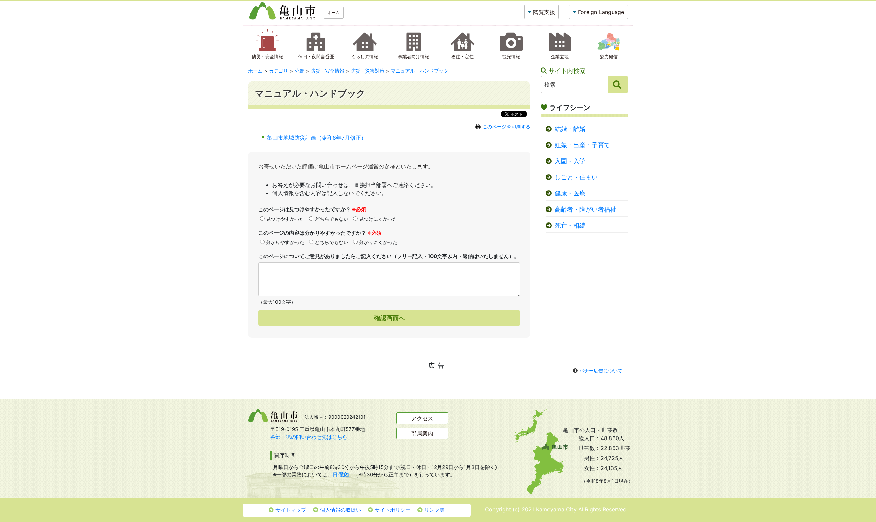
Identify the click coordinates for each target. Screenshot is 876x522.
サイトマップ (290, 510)
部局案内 (422, 433)
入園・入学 (570, 161)
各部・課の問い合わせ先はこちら (308, 437)
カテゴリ (278, 71)
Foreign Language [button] (601, 12)
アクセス (422, 418)
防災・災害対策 (367, 71)
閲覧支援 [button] (544, 12)
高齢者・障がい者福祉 (585, 209)
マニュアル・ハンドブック (419, 71)
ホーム (333, 12)
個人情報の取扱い (340, 510)
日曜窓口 (343, 474)
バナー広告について (600, 370)
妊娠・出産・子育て (582, 145)
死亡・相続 (570, 225)
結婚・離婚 (570, 128)
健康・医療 (570, 193)
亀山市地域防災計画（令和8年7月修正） (316, 137)
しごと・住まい (576, 177)
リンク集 (434, 510)
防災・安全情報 (327, 71)
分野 (299, 71)
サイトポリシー (393, 510)
